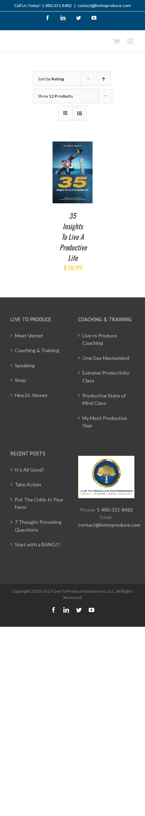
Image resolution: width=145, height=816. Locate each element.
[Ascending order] (104, 79)
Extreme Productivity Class (105, 376)
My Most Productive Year (104, 422)
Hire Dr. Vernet (31, 395)
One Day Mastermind (105, 358)
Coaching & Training (37, 350)
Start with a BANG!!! (38, 544)
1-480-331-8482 (115, 510)
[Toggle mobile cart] (116, 41)
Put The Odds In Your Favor (39, 503)
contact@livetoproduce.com (104, 5)
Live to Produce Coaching (99, 339)
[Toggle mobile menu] (130, 41)
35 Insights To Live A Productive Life (73, 236)
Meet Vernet (29, 335)
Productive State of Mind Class (104, 399)
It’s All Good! (29, 470)
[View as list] (79, 113)
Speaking (25, 365)
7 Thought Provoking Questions (38, 526)
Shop (20, 380)
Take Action (28, 484)
